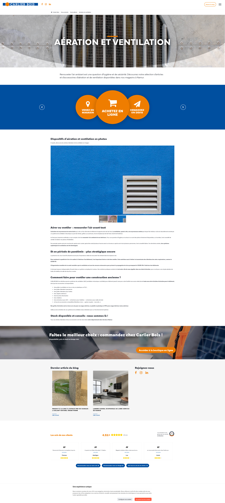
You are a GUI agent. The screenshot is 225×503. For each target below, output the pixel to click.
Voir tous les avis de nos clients (137, 465)
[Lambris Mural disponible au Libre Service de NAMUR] (110, 388)
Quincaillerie (73, 12)
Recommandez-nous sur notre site (87, 465)
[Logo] (20, 4)
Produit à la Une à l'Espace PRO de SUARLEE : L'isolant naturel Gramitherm (70, 409)
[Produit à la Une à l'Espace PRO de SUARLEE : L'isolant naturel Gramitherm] (69, 388)
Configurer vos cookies (124, 499)
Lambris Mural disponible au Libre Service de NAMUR (111, 409)
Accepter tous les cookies (143, 499)
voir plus (64, 452)
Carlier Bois (56, 12)
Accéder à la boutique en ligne (156, 350)
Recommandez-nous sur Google (112, 465)
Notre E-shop (210, 4)
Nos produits (64, 12)
